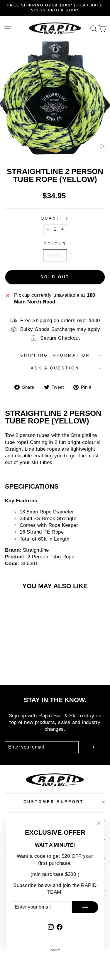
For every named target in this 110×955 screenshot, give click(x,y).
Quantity (55, 218)
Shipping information (55, 355)
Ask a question (55, 368)
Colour (55, 244)
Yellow (55, 255)
